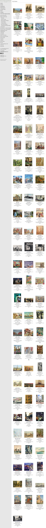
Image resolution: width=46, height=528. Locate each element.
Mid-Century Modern (4, 24)
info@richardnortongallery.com (4, 51)
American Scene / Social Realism (5, 29)
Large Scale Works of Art (4, 43)
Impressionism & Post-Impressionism (3, 31)
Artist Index (2, 46)
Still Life (1, 42)
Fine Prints (2, 45)
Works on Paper (3, 19)
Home (1, 3)
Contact (1, 12)
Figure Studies (3, 21)
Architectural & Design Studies (5, 25)
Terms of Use (4, 60)
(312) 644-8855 (2, 50)
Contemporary (2, 26)
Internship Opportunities (5, 13)
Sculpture (1, 40)
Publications (2, 7)
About (1, 10)
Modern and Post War (3, 16)
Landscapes (2, 32)
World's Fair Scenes (3, 35)
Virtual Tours (2, 9)
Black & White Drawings (4, 20)
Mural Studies (2, 41)
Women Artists (2, 37)
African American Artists (4, 36)
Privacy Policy (1, 60)
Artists (1, 4)
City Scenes (2, 33)
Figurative (1, 38)
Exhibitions (2, 6)
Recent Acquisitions (3, 15)
